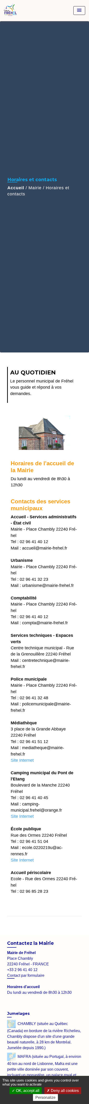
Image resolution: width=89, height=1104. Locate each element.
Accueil (15, 187)
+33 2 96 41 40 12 (22, 970)
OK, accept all (27, 1091)
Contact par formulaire (25, 975)
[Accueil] (21, 10)
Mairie (35, 187)
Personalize (45, 1097)
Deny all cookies (64, 1091)
